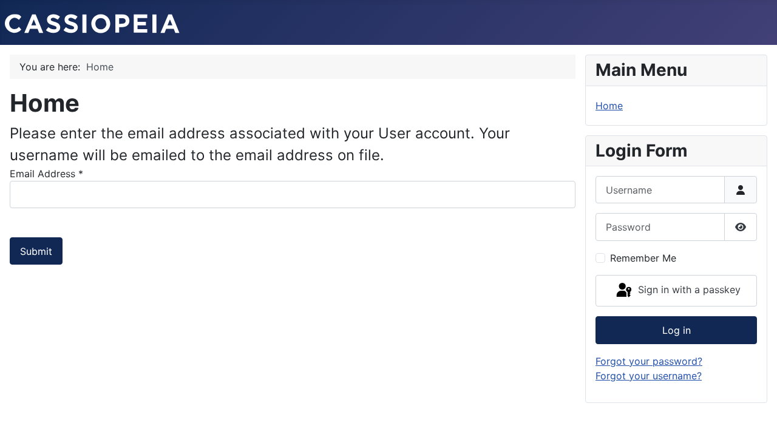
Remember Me (643, 258)
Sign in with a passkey (688, 289)
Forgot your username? (648, 376)
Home (609, 106)
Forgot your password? (648, 361)
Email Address (46, 174)
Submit (36, 251)
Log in (676, 330)
